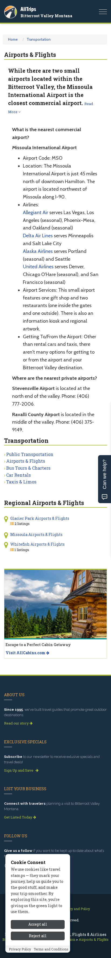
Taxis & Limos (21, 482)
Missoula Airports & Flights (36, 534)
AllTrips (28, 9)
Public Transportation (29, 454)
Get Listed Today (18, 817)
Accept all (37, 924)
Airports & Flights (25, 461)
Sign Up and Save (19, 770)
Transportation (39, 39)
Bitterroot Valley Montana (46, 15)
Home (13, 39)
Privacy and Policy (75, 909)
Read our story (17, 723)
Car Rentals (18, 475)
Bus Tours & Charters (28, 468)
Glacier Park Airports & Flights (39, 518)
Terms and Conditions (51, 949)
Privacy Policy (20, 949)
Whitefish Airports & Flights (37, 544)
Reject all (38, 935)
